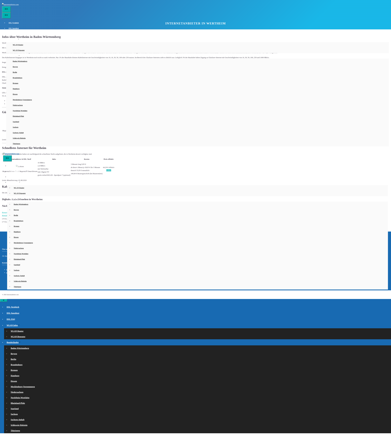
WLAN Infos (13, 39)
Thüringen (16, 144)
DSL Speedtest (14, 28)
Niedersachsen (18, 105)
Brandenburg (17, 78)
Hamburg (16, 89)
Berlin (15, 72)
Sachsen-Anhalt (18, 133)
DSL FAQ (12, 34)
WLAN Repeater (19, 50)
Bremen (15, 83)
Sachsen (15, 127)
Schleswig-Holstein (19, 138)
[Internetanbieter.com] (11, 154)
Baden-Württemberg (20, 61)
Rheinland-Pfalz (18, 116)
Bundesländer (13, 56)
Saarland (16, 122)
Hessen (15, 94)
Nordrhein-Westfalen (20, 111)
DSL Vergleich (14, 23)
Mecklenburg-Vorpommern (22, 100)
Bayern (15, 67)
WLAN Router (18, 45)
